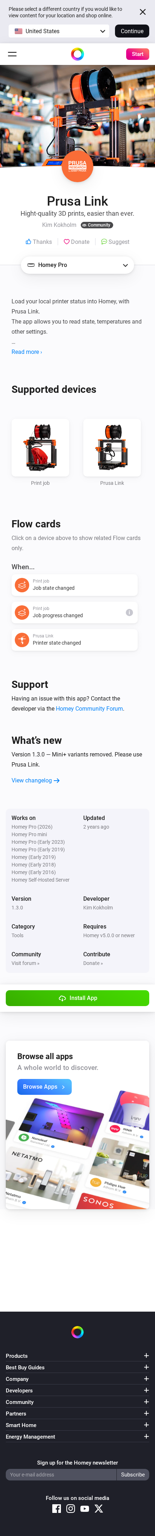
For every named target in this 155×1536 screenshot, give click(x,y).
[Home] (77, 54)
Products (17, 1356)
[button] (59, 31)
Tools (17, 935)
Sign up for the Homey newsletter (77, 1463)
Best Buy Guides (25, 1367)
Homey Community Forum (89, 708)
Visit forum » (26, 963)
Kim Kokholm (98, 907)
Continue (132, 31)
